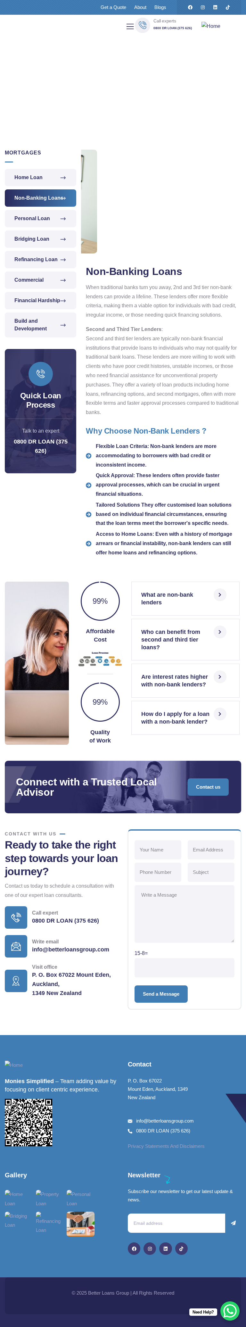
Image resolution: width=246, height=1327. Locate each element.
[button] (238, 206)
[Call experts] (142, 25)
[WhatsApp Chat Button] (230, 1311)
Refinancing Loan (36, 259)
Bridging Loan (31, 239)
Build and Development (30, 324)
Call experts (164, 20)
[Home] (210, 26)
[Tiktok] (228, 7)
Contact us (208, 787)
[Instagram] (203, 7)
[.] (130, 28)
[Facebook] (190, 7)
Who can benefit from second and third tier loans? (170, 640)
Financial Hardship (37, 300)
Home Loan (28, 177)
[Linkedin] (215, 7)
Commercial (29, 280)
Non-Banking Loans (38, 198)
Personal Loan (32, 218)
